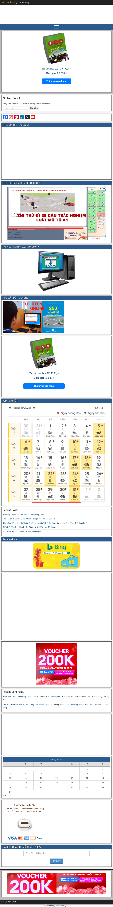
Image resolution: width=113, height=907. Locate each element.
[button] (25, 825)
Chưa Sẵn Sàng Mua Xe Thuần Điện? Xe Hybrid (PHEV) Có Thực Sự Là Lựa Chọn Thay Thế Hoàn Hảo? (45, 523)
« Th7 (5, 796)
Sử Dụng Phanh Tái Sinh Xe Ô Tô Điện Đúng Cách (23, 515)
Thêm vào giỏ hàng (56, 81)
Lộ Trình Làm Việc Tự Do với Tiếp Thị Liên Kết (22, 531)
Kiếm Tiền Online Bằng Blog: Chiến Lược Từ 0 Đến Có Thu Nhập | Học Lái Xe (34, 697)
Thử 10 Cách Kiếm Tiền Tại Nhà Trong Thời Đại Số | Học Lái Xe (29, 705)
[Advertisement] (56, 606)
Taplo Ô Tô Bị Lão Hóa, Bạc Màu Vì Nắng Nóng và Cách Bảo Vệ (29, 519)
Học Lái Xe (6, 2)
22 (87, 783)
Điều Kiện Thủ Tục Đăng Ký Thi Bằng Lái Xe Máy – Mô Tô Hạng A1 (30, 527)
